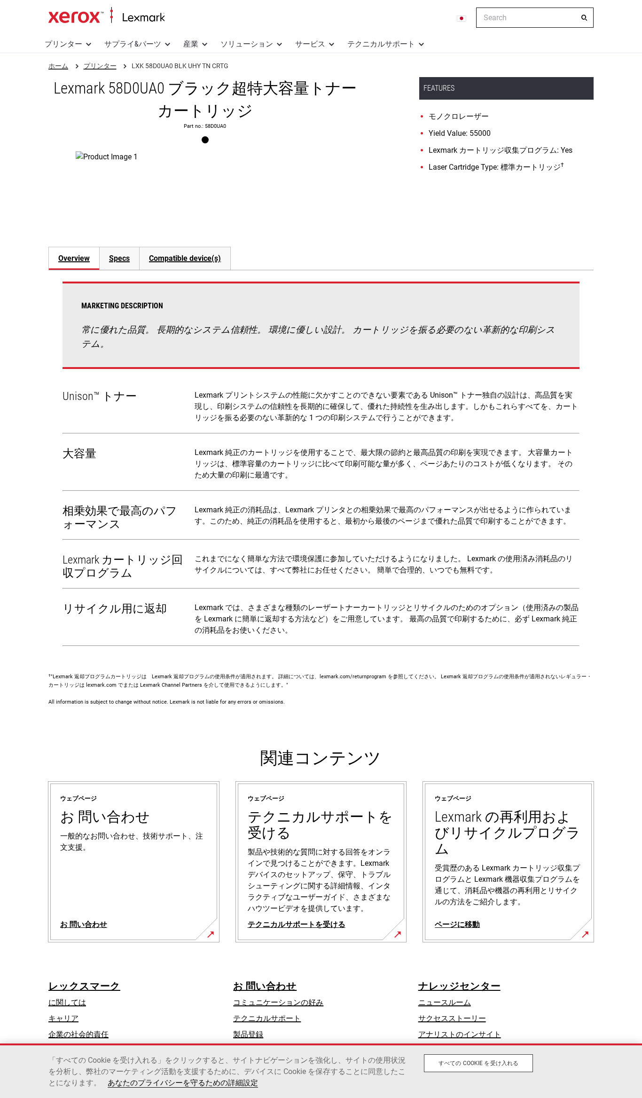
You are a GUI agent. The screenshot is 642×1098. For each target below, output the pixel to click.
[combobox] (535, 18)
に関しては (67, 1002)
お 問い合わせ (265, 986)
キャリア (63, 1018)
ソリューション (246, 43)
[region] (321, 1070)
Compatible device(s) (185, 258)
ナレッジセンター (459, 986)
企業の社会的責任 (78, 1034)
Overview (74, 258)
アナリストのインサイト (459, 1034)
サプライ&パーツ (132, 43)
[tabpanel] (321, 465)
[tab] (73, 258)
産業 (190, 43)
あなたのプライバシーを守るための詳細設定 (183, 1082)
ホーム (106, 16)
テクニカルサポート (381, 43)
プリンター (63, 43)
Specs (119, 258)
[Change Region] (462, 17)
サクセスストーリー (452, 1018)
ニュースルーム (444, 1002)
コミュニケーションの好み (278, 1002)
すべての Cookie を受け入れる (478, 1063)
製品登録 (248, 1034)
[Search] (584, 18)
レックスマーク (84, 986)
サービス (310, 43)
